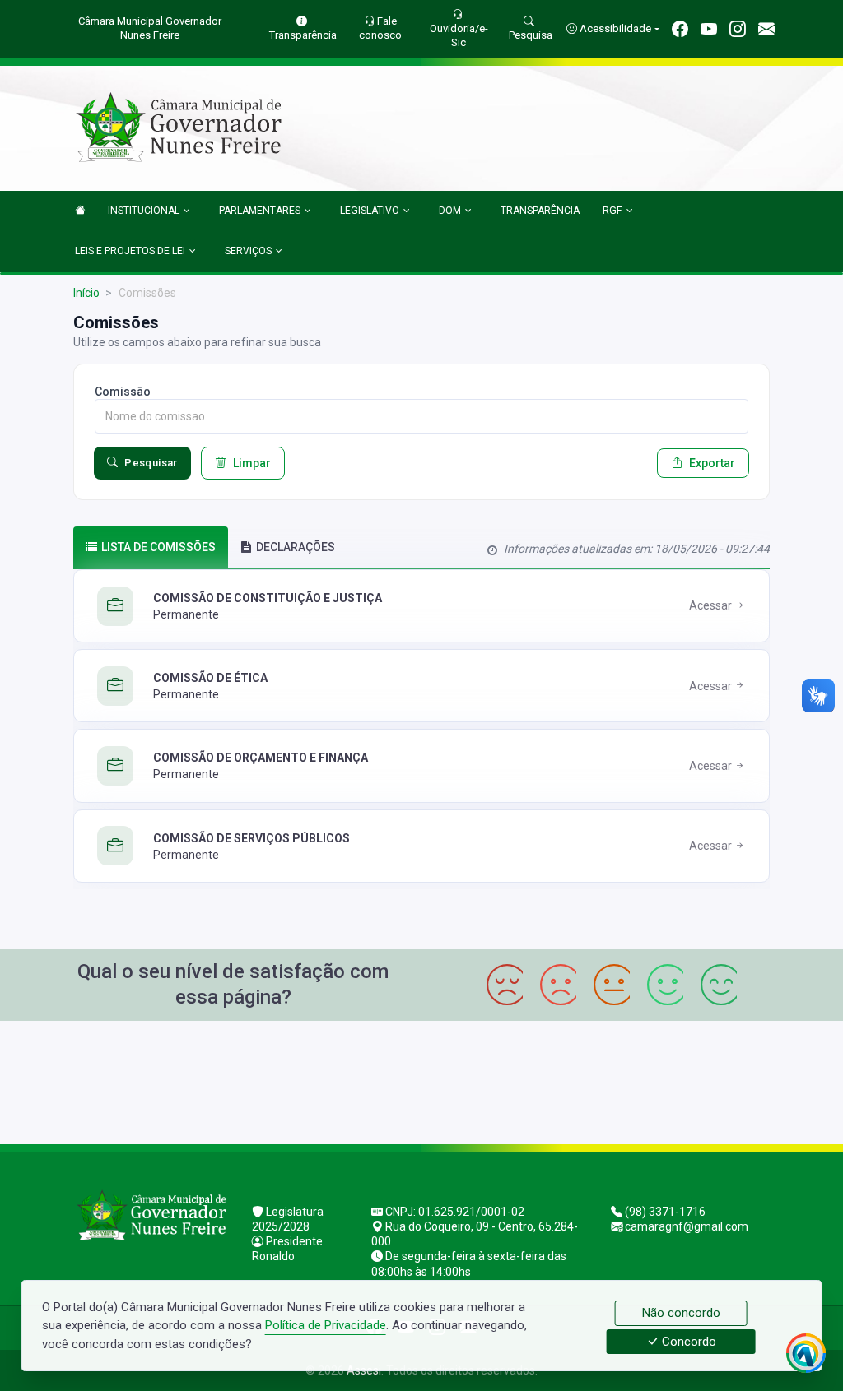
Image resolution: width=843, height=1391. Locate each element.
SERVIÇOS (248, 251)
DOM (450, 210)
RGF (612, 210)
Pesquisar (151, 463)
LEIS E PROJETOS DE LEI (130, 251)
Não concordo (681, 1312)
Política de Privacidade (325, 1325)
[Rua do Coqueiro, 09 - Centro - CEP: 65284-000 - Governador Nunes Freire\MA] (421, 1080)
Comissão (123, 391)
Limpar (252, 463)
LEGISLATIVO (369, 210)
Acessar (711, 605)
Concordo (687, 1341)
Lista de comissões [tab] (158, 547)
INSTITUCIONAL (143, 210)
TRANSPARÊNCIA (540, 210)
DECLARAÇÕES (295, 547)
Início (86, 292)
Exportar (712, 463)
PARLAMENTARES (259, 210)
